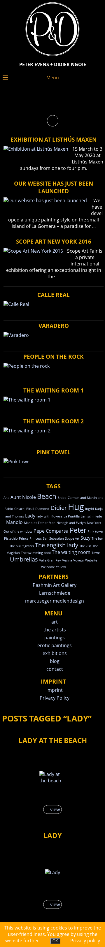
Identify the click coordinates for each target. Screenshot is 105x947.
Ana (6, 498)
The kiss (85, 546)
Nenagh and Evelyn (71, 523)
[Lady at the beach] (53, 777)
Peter (78, 530)
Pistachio (11, 538)
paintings (54, 637)
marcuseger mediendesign (54, 601)
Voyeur (78, 560)
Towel (96, 553)
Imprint (54, 690)
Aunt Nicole (23, 497)
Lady (30, 516)
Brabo (61, 498)
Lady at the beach (52, 740)
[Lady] (53, 872)
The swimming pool (36, 553)
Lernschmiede (91, 516)
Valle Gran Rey (50, 560)
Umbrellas (24, 559)
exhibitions (55, 653)
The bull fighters (21, 546)
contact (54, 669)
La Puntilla (72, 516)
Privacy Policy (54, 698)
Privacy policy (85, 940)
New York (94, 523)
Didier (58, 508)
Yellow (61, 567)
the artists (54, 629)
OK (55, 941)
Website (91, 560)
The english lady (56, 545)
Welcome (48, 567)
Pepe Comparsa (51, 531)
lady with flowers (49, 516)
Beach (46, 496)
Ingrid (89, 509)
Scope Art (72, 538)
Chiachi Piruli (24, 509)
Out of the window (18, 531)
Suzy (85, 538)
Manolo (14, 522)
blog (55, 661)
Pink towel (96, 531)
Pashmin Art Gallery (54, 585)
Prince (23, 538)
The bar (97, 538)
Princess (35, 538)
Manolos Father (36, 523)
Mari (52, 523)
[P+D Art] (52, 56)
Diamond (42, 509)
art (54, 622)
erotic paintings (54, 645)
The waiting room (71, 552)
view (54, 809)
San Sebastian (53, 538)
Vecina (67, 560)
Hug (76, 507)
